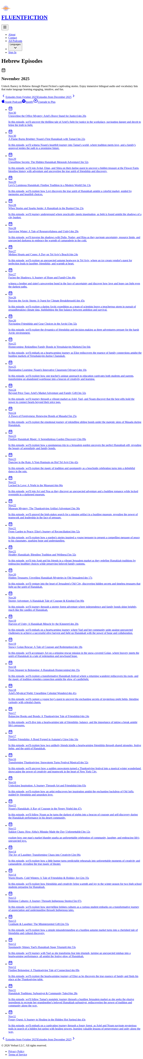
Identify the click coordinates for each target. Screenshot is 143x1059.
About (11, 34)
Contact (12, 37)
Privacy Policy (16, 1051)
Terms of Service (17, 1054)
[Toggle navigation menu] (4, 27)
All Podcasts (15, 40)
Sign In (12, 52)
